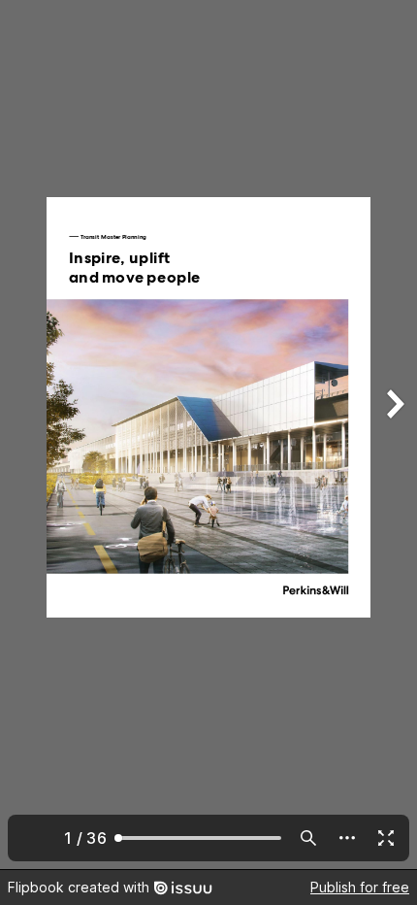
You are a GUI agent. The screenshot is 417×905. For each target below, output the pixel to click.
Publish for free (359, 887)
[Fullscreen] (386, 838)
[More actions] (347, 838)
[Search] (308, 838)
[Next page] (393, 434)
